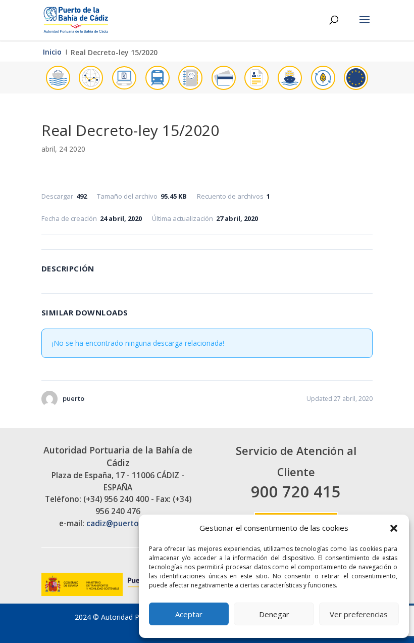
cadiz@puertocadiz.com (131, 523)
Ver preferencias (359, 614)
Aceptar (188, 614)
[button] (394, 528)
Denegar (274, 614)
